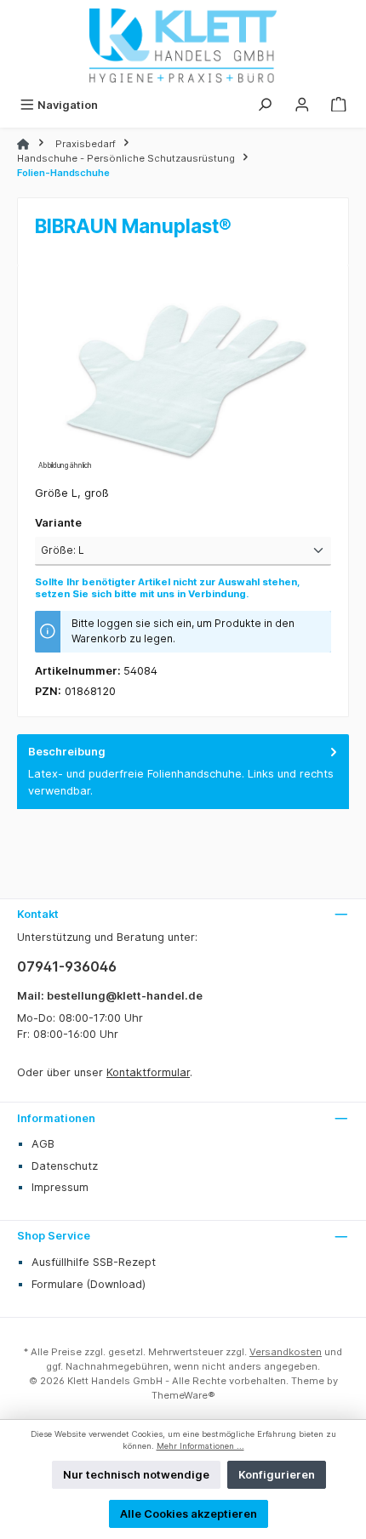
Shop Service (53, 1235)
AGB (42, 1143)
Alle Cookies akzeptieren (188, 1514)
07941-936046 (67, 966)
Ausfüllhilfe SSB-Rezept (93, 1262)
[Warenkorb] (338, 105)
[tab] (183, 771)
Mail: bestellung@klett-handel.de (110, 995)
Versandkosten (285, 1352)
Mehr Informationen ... (200, 1446)
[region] (183, 378)
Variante (58, 522)
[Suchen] (264, 105)
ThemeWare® (183, 1395)
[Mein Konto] (302, 105)
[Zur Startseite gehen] (183, 46)
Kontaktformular (148, 1072)
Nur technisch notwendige (136, 1474)
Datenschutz (64, 1166)
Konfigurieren (276, 1474)
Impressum (60, 1187)
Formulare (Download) (88, 1284)
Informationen (56, 1118)
